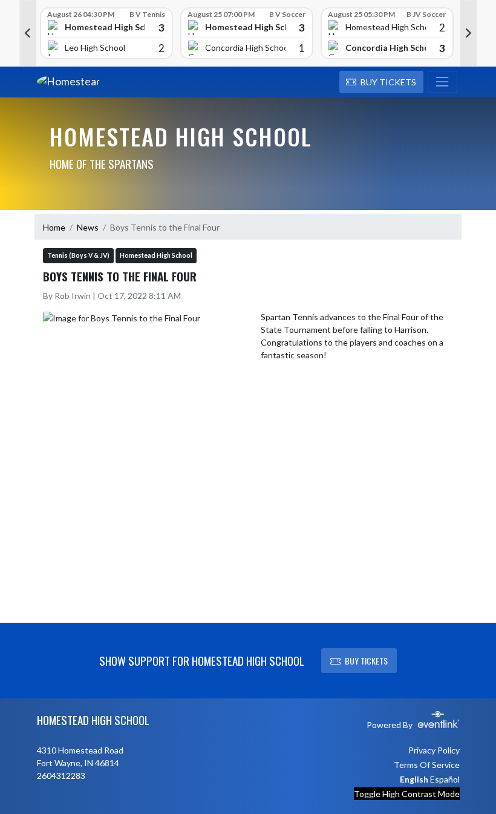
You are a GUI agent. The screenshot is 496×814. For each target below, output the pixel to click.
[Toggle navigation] (442, 82)
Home (54, 227)
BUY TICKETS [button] (366, 660)
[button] (381, 82)
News (88, 227)
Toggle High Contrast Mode (407, 794)
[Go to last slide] (27, 33)
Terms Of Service (427, 765)
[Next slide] (468, 33)
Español (445, 779)
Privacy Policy (434, 750)
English (414, 779)
